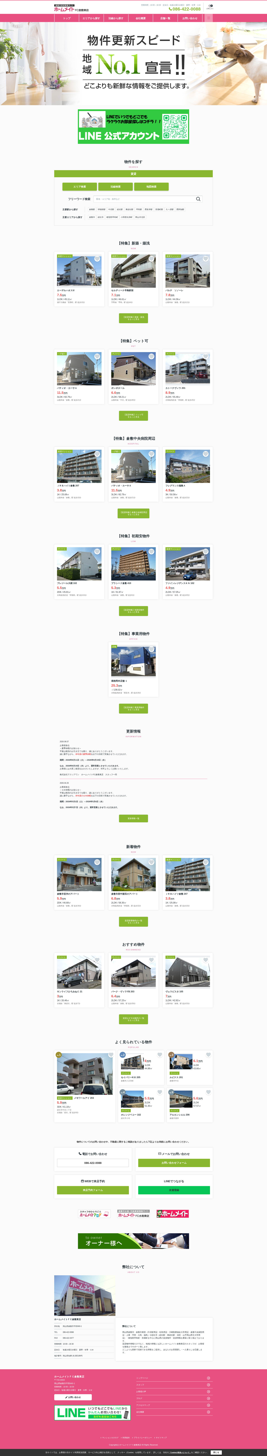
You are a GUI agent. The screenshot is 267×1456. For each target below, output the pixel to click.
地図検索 (151, 186)
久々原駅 (170, 209)
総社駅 (120, 209)
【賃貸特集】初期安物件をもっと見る (133, 611)
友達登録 (174, 1190)
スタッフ (140, 1385)
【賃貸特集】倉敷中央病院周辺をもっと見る (133, 513)
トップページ (142, 1378)
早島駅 (139, 209)
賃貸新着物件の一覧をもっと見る (133, 921)
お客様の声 (141, 1391)
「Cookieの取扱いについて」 (180, 1453)
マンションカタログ (110, 1438)
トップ (67, 18)
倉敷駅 (92, 209)
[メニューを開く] (208, 18)
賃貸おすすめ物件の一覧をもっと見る (133, 1019)
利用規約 (126, 1438)
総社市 (101, 217)
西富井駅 (149, 209)
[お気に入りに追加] (97, 259)
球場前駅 (102, 209)
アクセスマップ (143, 1405)
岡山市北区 (140, 217)
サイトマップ (161, 1438)
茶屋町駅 (159, 209)
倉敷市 (92, 217)
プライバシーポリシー (143, 1438)
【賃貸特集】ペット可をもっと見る (133, 416)
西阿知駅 (180, 209)
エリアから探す (91, 18)
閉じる (216, 1452)
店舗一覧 (165, 18)
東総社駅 (129, 209)
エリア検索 (79, 186)
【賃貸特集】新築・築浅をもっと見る (133, 318)
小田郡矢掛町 (127, 217)
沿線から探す (115, 18)
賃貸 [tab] (133, 173)
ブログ (139, 1398)
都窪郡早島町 (112, 217)
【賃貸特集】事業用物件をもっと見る (133, 708)
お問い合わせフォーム (174, 1162)
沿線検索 (116, 186)
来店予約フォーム (93, 1190)
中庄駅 (111, 209)
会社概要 (141, 18)
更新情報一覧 (133, 818)
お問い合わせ (189, 18)
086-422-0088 (93, 1162)
